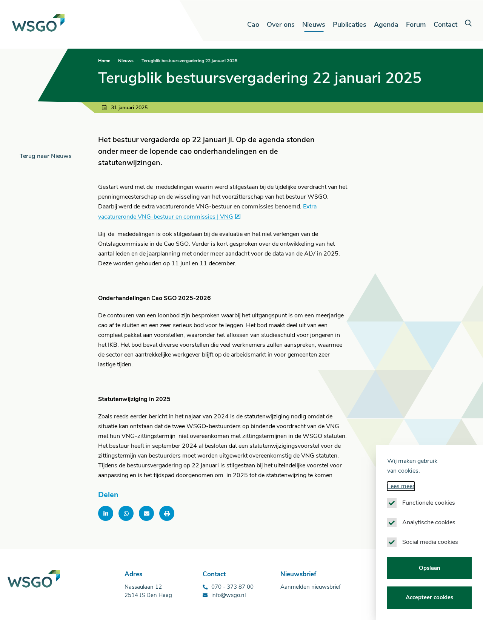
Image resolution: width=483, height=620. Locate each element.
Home (104, 61)
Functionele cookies (428, 503)
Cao (253, 24)
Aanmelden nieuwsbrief (310, 587)
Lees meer (401, 486)
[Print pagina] (166, 513)
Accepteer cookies (429, 598)
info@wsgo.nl (228, 595)
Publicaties (349, 24)
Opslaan (429, 568)
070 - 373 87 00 (232, 587)
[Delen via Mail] (146, 513)
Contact (445, 24)
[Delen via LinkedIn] (105, 513)
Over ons (281, 24)
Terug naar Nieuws (46, 156)
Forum (416, 24)
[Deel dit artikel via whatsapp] (126, 513)
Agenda (386, 24)
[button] (468, 23)
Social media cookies (430, 542)
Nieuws (313, 24)
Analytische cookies (428, 522)
